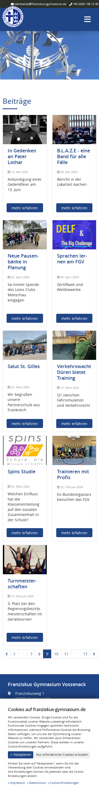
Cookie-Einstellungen (64, 783)
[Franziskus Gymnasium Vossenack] (12, 19)
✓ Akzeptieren (20, 754)
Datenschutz (37, 783)
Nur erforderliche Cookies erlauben (62, 754)
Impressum (17, 783)
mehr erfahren (25, 207)
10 (56, 653)
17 (85, 653)
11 (66, 653)
